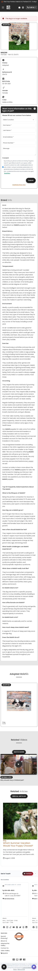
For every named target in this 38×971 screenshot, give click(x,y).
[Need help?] (4, 967)
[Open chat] (34, 967)
